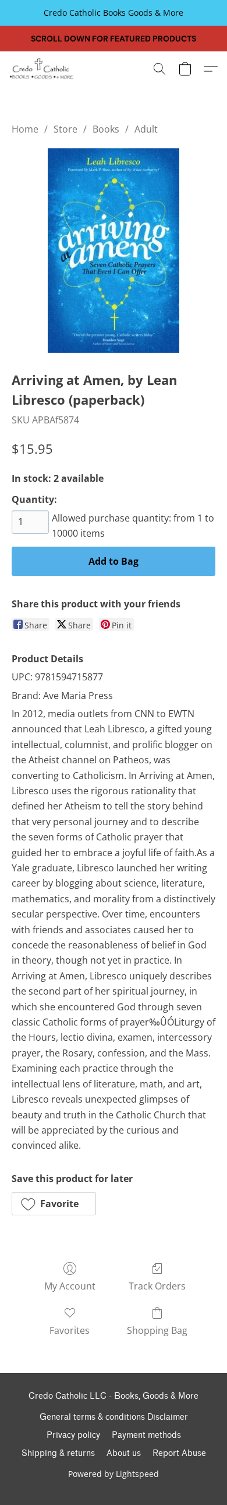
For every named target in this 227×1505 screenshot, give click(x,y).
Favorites (69, 1330)
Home (25, 129)
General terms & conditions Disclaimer (114, 1417)
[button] (43, 68)
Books (106, 129)
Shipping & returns (58, 1453)
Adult (146, 129)
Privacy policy (73, 1435)
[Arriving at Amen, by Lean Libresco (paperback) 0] (113, 250)
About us (124, 1453)
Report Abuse (179, 1453)
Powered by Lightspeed (113, 1473)
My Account (69, 1286)
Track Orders (157, 1286)
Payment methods (146, 1435)
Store (65, 129)
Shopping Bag (157, 1330)
